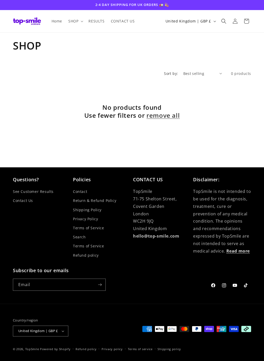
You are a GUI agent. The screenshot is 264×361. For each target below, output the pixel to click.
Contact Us (23, 200)
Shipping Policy (87, 209)
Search (79, 236)
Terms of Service (88, 227)
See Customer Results (33, 191)
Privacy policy (112, 349)
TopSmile (32, 349)
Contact (80, 191)
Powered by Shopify (55, 349)
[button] (75, 21)
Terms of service (140, 349)
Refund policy (86, 255)
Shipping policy (169, 349)
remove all (163, 115)
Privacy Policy (85, 218)
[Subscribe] (99, 285)
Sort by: (171, 73)
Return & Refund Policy (94, 200)
